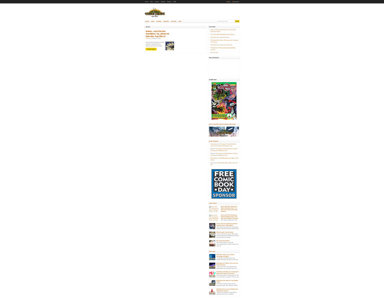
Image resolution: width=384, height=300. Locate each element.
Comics (146, 1)
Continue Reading (151, 49)
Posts (229, 1)
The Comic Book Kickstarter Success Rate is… (223, 34)
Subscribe (163, 1)
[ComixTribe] (155, 17)
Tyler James (213, 144)
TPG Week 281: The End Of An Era (219, 37)
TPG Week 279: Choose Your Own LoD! (221, 45)
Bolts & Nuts (212, 251)
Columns (157, 1)
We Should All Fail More (223, 241)
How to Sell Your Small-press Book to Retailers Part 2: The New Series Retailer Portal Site (229, 216)
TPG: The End (214, 52)
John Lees (148, 38)
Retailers (169, 1)
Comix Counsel (212, 203)
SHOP (175, 1)
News (151, 1)
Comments (236, 1)
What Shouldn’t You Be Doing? (225, 232)
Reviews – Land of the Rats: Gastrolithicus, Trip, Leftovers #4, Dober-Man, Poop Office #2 (157, 34)
